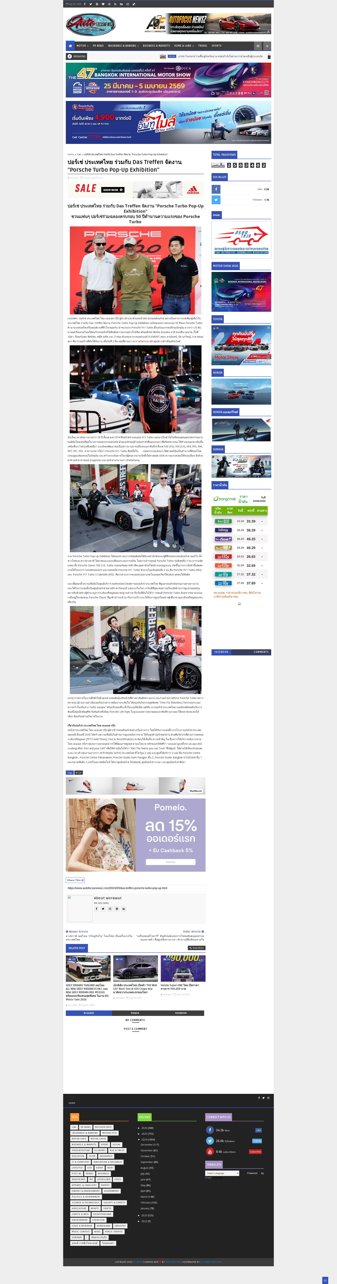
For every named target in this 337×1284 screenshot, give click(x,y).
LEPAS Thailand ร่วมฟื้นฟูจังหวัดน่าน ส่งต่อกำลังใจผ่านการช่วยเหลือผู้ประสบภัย (179, 56)
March (144, 1196)
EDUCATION (78, 1156)
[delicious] (133, 4)
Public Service (114, 1231)
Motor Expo (79, 1138)
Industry (120, 1226)
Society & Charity (114, 1202)
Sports (217, 45)
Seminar (77, 1237)
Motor (81, 45)
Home (71, 154)
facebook (181, 1013)
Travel (202, 45)
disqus (135, 1013)
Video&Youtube (81, 1150)
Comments (261, 652)
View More (198, 947)
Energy (105, 1185)
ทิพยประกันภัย (99, 1237)
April (143, 1191)
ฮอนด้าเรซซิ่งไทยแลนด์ (85, 1243)
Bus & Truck (241, 56)
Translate (217, 1177)
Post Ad (76, 1173)
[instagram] (127, 4)
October (146, 1156)
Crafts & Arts (80, 1214)
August (145, 1167)
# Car (78, 772)
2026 (144, 1128)
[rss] (115, 4)
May (143, 1185)
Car (79, 154)
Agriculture (79, 1208)
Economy (100, 1150)
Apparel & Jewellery (84, 1185)
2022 (144, 1221)
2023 (144, 1215)
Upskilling (103, 1179)
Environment (80, 1220)
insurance (106, 1156)
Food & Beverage (82, 1226)
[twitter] (90, 4)
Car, (101, 177)
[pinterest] (97, 4)
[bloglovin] (103, 4)
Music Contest (81, 1231)
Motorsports (103, 1127)
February (146, 1202)
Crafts (107, 1208)
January (145, 1208)
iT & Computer (80, 1162)
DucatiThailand (102, 1214)
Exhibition (98, 1220)
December (147, 1144)
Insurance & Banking (122, 45)
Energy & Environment (86, 1191)
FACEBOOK (221, 652)
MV (91, 1179)
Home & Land (182, 45)
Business (103, 1173)
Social (131, 56)
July (143, 1173)
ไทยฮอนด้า (108, 1243)
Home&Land (104, 1226)
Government (111, 1191)
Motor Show (98, 1138)
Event (99, 1167)
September (147, 1162)
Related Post (77, 948)
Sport (104, 1144)
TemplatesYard (173, 1262)
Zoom (92, 1156)
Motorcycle (109, 1133)
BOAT (110, 1167)
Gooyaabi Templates (211, 1262)
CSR (89, 1167)
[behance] (121, 4)
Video (118, 1179)
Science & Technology (85, 1202)
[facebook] (84, 4)
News (97, 1231)
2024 (144, 1139)
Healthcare (78, 1179)
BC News (138, 1262)
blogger (89, 1013)
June (143, 1179)
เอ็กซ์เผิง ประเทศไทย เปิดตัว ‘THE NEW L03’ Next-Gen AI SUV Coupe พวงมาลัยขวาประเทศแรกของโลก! (135, 989)
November (147, 1150)
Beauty (95, 1208)
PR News (98, 45)
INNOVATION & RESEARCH (108, 1162)
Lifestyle (77, 1167)
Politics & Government (86, 1197)
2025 (144, 1133)
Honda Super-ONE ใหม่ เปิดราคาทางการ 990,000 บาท (180, 987)
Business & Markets (156, 45)
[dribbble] (109, 4)
